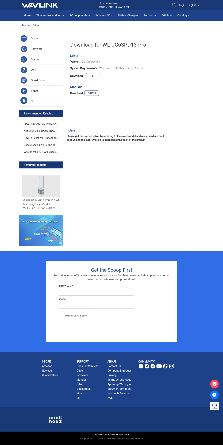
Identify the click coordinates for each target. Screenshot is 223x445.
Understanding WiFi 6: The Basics (40, 146)
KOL (110, 397)
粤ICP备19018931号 (111, 442)
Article (166, 15)
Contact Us (114, 366)
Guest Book (83, 388)
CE (78, 397)
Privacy (112, 375)
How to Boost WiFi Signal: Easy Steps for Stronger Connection (40, 139)
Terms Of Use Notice (120, 379)
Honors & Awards (118, 393)
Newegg (47, 370)
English (192, 5)
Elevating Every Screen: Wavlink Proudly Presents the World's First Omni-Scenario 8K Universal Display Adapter (40, 125)
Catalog (182, 15)
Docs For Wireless (87, 366)
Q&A (79, 384)
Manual (81, 379)
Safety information (119, 388)
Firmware (82, 375)
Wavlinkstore (50, 375)
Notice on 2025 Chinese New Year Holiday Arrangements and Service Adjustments (40, 132)
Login (182, 5)
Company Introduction (121, 370)
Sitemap (139, 439)
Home (27, 15)
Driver (80, 370)
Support (149, 15)
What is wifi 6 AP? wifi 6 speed (40, 151)
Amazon (47, 366)
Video (79, 393)
